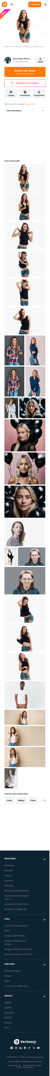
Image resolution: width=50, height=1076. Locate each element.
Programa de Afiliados (14, 1016)
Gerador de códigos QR (15, 989)
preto (33, 880)
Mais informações (14, 109)
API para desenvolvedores (16, 971)
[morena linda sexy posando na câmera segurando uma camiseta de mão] (24, 746)
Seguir (40, 61)
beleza (21, 880)
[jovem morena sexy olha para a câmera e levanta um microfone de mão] (24, 176)
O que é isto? (30, 104)
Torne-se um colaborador (16, 1073)
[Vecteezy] (4, 4)
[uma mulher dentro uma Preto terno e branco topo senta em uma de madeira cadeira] (10, 617)
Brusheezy (9, 945)
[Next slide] (39, 880)
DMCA (7, 1011)
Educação (8, 966)
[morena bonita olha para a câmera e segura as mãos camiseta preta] (24, 233)
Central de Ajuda (12, 1058)
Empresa (8, 961)
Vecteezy (8, 950)
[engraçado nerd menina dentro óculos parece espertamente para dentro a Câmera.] (18, 637)
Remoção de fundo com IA (16, 984)
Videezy (8, 956)
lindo (9, 880)
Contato (8, 1063)
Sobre (7, 1068)
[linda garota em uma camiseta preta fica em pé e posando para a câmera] (24, 205)
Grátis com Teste (25, 72)
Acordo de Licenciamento (16, 1006)
